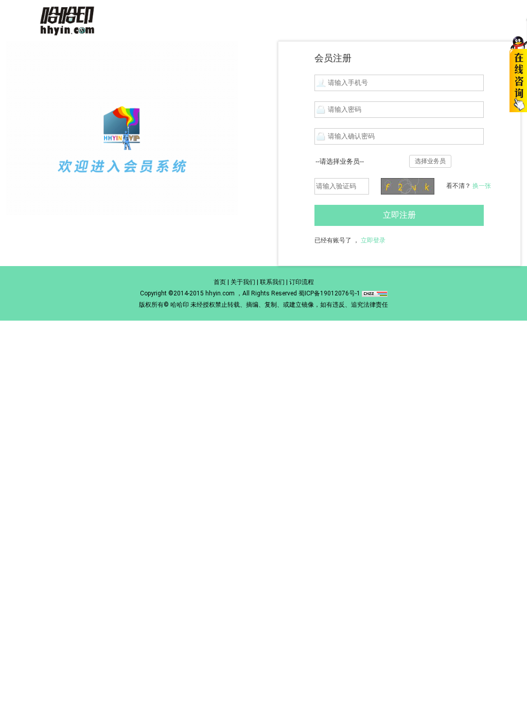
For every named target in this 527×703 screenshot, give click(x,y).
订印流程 (301, 282)
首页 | (221, 282)
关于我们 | (244, 282)
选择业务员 (430, 161)
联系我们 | (274, 282)
